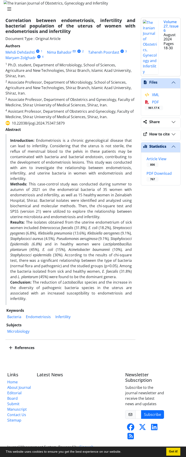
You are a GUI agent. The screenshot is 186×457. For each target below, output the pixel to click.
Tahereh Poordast (103, 52)
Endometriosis (38, 316)
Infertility (63, 316)
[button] (123, 452)
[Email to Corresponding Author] (74, 51)
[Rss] (130, 437)
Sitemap (14, 420)
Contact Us (16, 414)
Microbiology (18, 331)
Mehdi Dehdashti (20, 52)
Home (12, 382)
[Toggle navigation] (92, 9)
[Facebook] (130, 428)
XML (155, 94)
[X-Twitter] (142, 428)
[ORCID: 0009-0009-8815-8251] (38, 51)
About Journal (19, 387)
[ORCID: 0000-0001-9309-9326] (39, 57)
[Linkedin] (154, 428)
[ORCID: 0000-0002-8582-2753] (79, 51)
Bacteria (14, 316)
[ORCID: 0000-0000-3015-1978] (122, 51)
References (24, 347)
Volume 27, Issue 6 (171, 26)
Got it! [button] (173, 451)
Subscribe (152, 414)
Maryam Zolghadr (20, 57)
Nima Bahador (59, 52)
